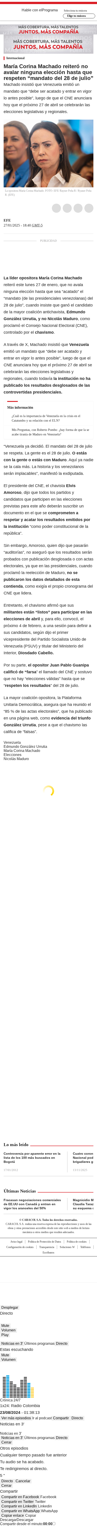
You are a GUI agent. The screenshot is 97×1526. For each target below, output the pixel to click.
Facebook (56, 208)
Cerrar (6, 1442)
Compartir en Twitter (17, 1502)
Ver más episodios (16, 1418)
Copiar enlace (12, 1515)
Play (5, 1335)
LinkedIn (78, 208)
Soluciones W (67, 1247)
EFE (7, 220)
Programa (50, 10)
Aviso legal (16, 1241)
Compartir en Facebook (20, 1497)
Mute (5, 1326)
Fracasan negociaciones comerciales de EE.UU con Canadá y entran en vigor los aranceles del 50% (32, 1204)
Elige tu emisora (76, 15)
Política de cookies (77, 1241)
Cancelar (23, 1481)
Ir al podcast (42, 1418)
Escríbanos (48, 1252)
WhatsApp (88, 208)
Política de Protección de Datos (44, 1241)
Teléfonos (85, 1247)
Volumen (8, 1330)
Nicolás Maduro (16, 759)
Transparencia (46, 1247)
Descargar (8, 1520)
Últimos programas (39, 1343)
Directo (61, 1343)
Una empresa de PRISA (48, 1266)
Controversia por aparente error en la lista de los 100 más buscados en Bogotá (32, 1158)
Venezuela (12, 742)
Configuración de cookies (20, 1247)
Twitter (67, 208)
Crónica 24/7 (10, 1400)
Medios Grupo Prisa (48, 1277)
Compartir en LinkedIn (19, 1506)
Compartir (61, 1418)
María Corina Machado (22, 751)
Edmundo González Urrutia (25, 747)
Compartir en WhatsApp (20, 1511)
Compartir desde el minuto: (26, 1524)
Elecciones (12, 755)
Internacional (15, 58)
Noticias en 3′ (12, 1343)
